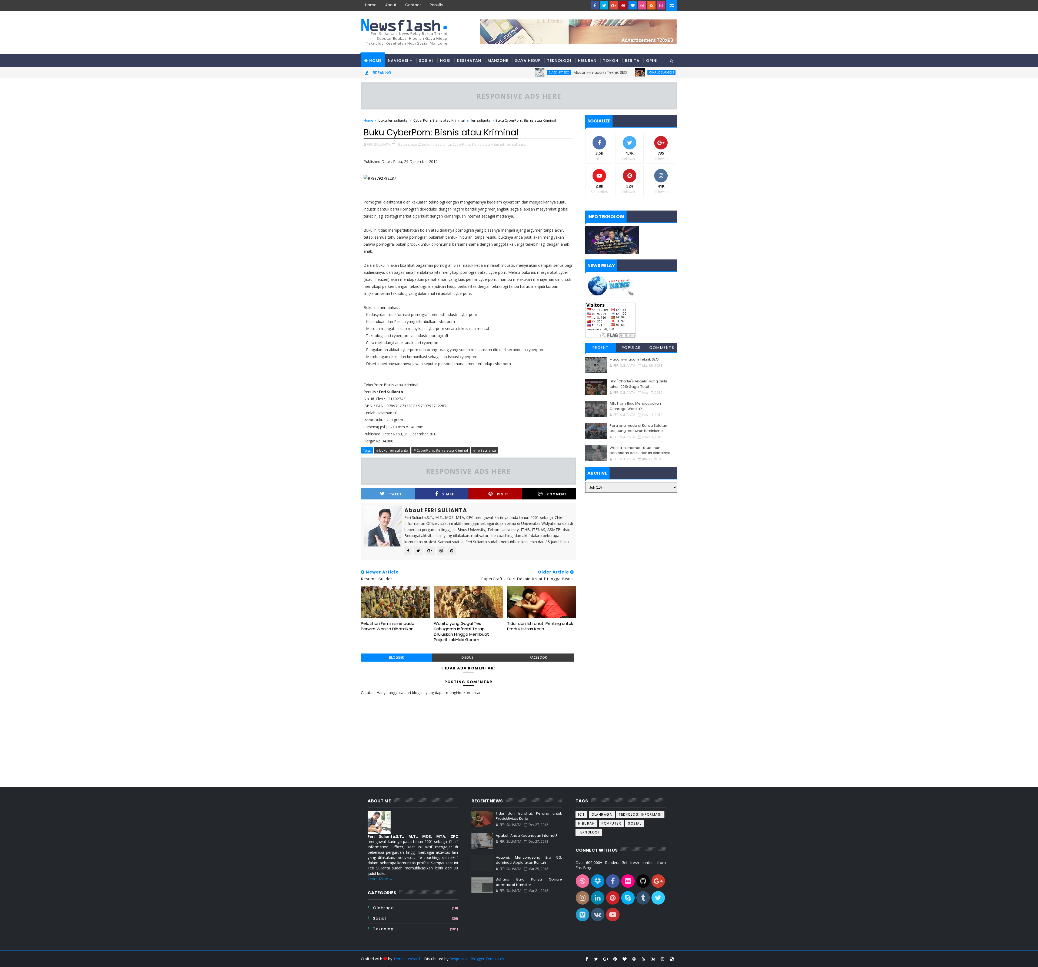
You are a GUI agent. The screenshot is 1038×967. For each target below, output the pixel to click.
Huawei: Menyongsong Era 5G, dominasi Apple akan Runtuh (529, 860)
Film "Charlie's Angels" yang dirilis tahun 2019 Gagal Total (639, 384)
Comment (557, 494)
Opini (652, 60)
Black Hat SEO (513, 72)
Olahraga (383, 908)
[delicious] (672, 959)
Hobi (445, 60)
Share (448, 494)
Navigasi (398, 60)
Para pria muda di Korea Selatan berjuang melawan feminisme (638, 428)
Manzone (498, 60)
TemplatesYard (406, 958)
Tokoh (610, 60)
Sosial (426, 60)
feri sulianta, (515, 144)
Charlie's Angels (615, 72)
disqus (467, 657)
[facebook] (595, 5)
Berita (632, 60)
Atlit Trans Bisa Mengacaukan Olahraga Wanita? (635, 406)
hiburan (586, 823)
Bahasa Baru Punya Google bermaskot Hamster (529, 882)
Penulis (436, 5)
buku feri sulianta (392, 120)
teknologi (384, 929)
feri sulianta (480, 120)
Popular (631, 347)
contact (413, 5)
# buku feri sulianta (392, 450)
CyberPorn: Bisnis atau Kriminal (439, 120)
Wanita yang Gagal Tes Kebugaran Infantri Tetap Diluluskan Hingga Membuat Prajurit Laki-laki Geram (461, 632)
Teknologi (559, 60)
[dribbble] (642, 5)
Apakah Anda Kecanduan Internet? (527, 835)
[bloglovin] (632, 5)
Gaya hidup (528, 60)
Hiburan (587, 60)
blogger (396, 657)
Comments (661, 347)
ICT (581, 814)
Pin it (502, 494)
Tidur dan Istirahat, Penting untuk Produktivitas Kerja (540, 626)
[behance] (653, 959)
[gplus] (614, 5)
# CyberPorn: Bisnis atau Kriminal (441, 450)
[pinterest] (623, 5)
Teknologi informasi (640, 814)
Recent (601, 347)
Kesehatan (469, 60)
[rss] (651, 5)
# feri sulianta (484, 450)
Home (371, 5)
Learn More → (380, 878)
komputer (611, 823)
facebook (538, 657)
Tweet (395, 494)
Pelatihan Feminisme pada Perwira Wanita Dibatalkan (387, 626)
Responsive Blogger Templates (477, 958)
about (391, 5)
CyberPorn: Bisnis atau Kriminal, (479, 144)
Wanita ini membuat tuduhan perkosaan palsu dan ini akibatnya (640, 450)
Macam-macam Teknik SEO (554, 72)
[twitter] (604, 5)
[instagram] (661, 5)
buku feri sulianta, (437, 144)
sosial (379, 918)
